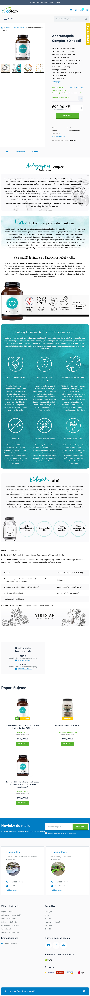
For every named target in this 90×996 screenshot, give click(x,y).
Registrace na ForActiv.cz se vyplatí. (20, 991)
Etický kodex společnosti (10, 925)
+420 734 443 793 (61, 882)
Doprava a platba (7, 912)
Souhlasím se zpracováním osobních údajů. (62, 833)
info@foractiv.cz (11, 944)
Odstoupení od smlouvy (10, 932)
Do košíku (67, 116)
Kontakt (48, 919)
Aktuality (48, 925)
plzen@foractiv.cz (24, 669)
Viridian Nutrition (58, 136)
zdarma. (57, 2)
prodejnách (77, 93)
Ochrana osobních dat (9, 922)
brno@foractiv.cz (24, 660)
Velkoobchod (6, 929)
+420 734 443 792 (16, 882)
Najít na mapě (11, 890)
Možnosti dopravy (76, 88)
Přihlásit (80, 827)
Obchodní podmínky (8, 919)
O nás (47, 915)
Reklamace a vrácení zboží (11, 915)
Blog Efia (48, 929)
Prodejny (48, 912)
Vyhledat (86, 19)
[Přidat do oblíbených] (80, 98)
